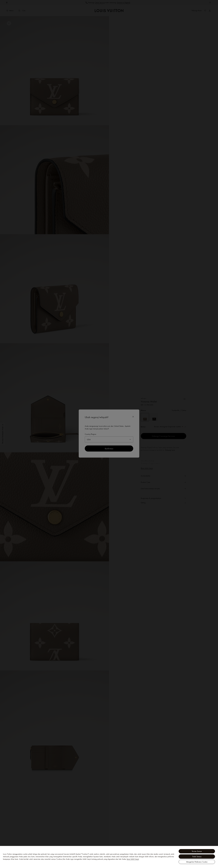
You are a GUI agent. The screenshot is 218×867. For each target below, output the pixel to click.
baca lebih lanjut (133, 859)
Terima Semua (197, 851)
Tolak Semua (196, 856)
